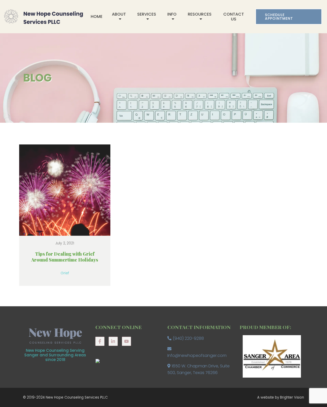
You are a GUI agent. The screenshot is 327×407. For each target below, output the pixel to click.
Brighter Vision (292, 397)
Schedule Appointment (279, 16)
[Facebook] (99, 341)
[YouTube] (126, 341)
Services (146, 14)
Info (172, 14)
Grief (65, 273)
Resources (200, 14)
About (119, 14)
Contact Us (233, 16)
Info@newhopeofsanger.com (197, 355)
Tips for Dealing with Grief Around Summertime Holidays (64, 257)
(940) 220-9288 (188, 338)
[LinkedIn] (113, 341)
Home (96, 16)
